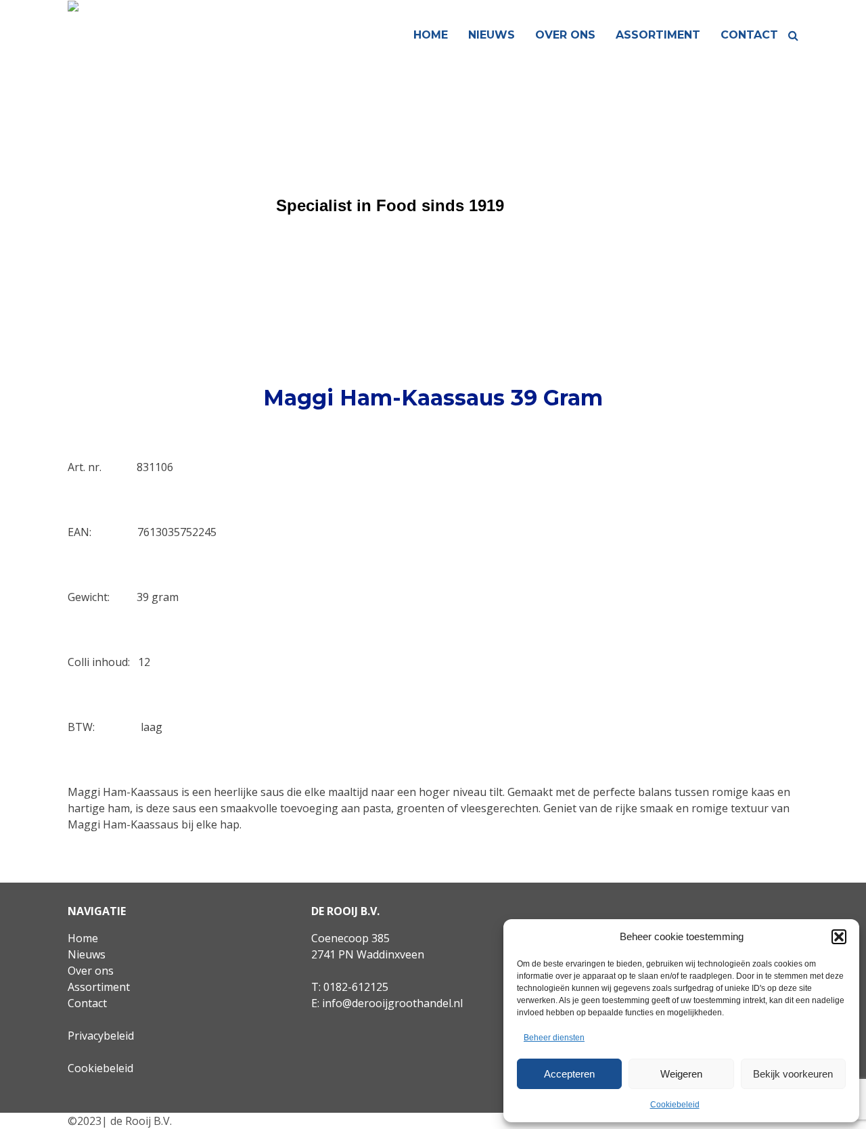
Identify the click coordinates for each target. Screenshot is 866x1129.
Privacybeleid (101, 1035)
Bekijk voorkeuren (793, 1074)
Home (430, 34)
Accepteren (569, 1074)
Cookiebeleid (675, 1104)
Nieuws (491, 34)
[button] (839, 937)
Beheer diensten (554, 1037)
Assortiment (658, 34)
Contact (749, 34)
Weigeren (681, 1074)
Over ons (565, 34)
